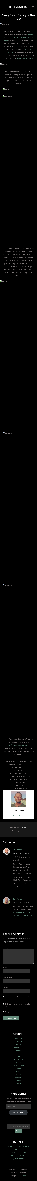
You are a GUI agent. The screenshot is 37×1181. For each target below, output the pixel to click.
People (18, 1068)
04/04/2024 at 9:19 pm (21, 902)
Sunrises (18, 1077)
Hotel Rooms (18, 1047)
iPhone (18, 1050)
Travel (18, 1083)
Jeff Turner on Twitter (18, 1155)
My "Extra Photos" (18, 1158)
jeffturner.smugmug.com (18, 745)
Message (6, 948)
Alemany (18, 1038)
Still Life (18, 1074)
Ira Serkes (17, 849)
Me (18, 1056)
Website (5, 987)
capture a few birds (25, 58)
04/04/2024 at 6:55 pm (21, 853)
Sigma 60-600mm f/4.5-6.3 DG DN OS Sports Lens (18, 37)
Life (18, 1053)
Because (22, 831)
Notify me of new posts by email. (16, 1012)
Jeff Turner (18, 899)
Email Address (7, 977)
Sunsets (18, 1080)
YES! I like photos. (18, 1112)
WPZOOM (23, 1176)
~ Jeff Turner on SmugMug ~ (18, 1146)
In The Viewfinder (18, 7)
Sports (18, 1071)
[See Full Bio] (23, 815)
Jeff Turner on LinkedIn (18, 1152)
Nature (18, 1062)
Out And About (18, 1065)
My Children (18, 1059)
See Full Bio (17, 815)
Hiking (18, 1044)
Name (5, 967)
